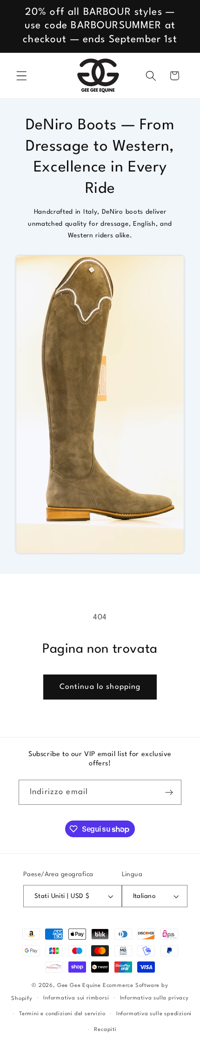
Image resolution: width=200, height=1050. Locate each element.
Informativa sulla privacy (154, 998)
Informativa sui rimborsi (76, 998)
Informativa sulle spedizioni (154, 1014)
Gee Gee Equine (79, 985)
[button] (21, 76)
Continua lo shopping (100, 687)
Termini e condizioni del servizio (62, 1014)
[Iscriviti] (169, 792)
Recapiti (105, 1029)
